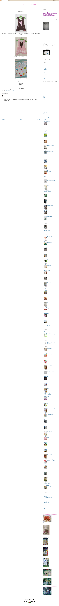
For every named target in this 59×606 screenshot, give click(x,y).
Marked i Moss (49, 271)
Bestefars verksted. (46, 204)
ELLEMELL (45, 247)
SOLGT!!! (45, 69)
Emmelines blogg (46, 382)
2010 (44, 66)
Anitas (44, 339)
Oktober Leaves (46, 376)
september (46, 67)
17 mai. (48, 185)
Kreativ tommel (46, 504)
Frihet (44, 503)
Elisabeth (5, 95)
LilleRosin (45, 233)
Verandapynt (48, 159)
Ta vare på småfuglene (49, 431)
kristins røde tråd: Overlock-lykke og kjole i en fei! (49, 231)
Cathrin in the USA (46, 493)
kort (43, 102)
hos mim (45, 448)
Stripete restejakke (49, 122)
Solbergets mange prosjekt (47, 333)
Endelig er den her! (49, 348)
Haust (44, 164)
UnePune (45, 347)
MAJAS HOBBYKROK (47, 121)
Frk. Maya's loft (46, 281)
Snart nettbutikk (49, 139)
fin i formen (45, 465)
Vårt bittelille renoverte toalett (50, 145)
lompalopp (45, 501)
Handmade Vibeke (46, 253)
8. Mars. (48, 211)
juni (45, 72)
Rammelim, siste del (49, 454)
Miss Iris (45, 241)
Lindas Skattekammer (47, 402)
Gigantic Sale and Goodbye (47, 483)
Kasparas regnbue (46, 144)
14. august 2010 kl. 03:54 (10, 95)
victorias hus (45, 224)
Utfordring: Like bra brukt (50, 282)
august (45, 68)
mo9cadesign (45, 307)
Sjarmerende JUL (46, 170)
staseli (44, 419)
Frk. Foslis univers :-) (46, 495)
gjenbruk (6, 90)
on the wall (45, 288)
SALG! (48, 308)
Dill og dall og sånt (46, 502)
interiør (44, 99)
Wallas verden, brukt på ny (47, 139)
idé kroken (45, 276)
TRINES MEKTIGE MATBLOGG (48, 507)
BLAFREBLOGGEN (46, 359)
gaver (43, 95)
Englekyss (45, 150)
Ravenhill (45, 482)
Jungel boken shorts (49, 242)
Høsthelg (48, 437)
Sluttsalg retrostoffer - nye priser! (51, 408)
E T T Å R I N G (49, 248)
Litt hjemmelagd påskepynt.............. (51, 205)
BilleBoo (45, 476)
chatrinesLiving (46, 498)
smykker (44, 111)
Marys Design (45, 370)
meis (44, 364)
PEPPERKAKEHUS (49, 265)
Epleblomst (48, 466)
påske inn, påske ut (49, 365)
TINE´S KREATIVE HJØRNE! (48, 497)
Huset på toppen (46, 509)
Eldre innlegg (39, 119)
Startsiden (21, 119)
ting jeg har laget (13, 90)
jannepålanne (45, 127)
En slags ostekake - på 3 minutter (51, 460)
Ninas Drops (45, 442)
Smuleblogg (45, 290)
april (45, 74)
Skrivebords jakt (49, 302)
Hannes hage (45, 496)
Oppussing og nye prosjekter (50, 371)
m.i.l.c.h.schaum (46, 287)
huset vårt (44, 98)
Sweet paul (45, 510)
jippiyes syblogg (46, 341)
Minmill (45, 301)
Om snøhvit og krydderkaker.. (50, 486)
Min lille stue (45, 491)
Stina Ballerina (46, 413)
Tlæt (44, 331)
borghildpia (45, 387)
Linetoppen (45, 184)
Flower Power (45, 133)
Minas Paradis (46, 430)
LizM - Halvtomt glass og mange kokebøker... (50, 459)
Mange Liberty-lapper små (50, 414)
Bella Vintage (45, 436)
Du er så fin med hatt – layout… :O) (51, 325)
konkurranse (44, 101)
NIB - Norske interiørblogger (47, 393)
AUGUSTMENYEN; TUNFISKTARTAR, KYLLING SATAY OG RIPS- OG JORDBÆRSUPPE (49, 119)
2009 (44, 78)
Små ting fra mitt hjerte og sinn (48, 216)
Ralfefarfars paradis (46, 193)
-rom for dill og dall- (46, 396)
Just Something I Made (47, 129)
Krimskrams (45, 258)
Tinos (44, 508)
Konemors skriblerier (47, 425)
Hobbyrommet (46, 330)
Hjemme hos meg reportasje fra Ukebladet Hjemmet (50, 151)
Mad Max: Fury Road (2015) (47, 222)
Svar (4, 104)
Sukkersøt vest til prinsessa (50, 314)
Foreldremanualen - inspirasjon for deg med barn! (49, 512)
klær (9, 90)
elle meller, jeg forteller (47, 453)
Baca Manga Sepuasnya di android (47, 191)
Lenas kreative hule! (46, 190)
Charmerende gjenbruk (47, 270)
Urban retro (45, 407)
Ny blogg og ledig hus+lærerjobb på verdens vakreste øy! (51, 343)
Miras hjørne (45, 210)
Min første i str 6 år (49, 477)
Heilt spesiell (45, 235)
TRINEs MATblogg (46, 117)
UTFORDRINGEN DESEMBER (48, 394)
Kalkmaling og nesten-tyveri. (50, 199)
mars (45, 75)
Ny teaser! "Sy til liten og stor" (50, 236)
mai (45, 73)
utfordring (44, 113)
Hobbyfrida (45, 471)
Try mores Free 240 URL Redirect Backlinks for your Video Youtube (51, 180)
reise (43, 110)
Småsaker (48, 259)
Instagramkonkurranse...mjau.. (50, 359)
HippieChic (45, 499)
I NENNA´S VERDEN (29, 4)
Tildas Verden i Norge (47, 230)
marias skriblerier (46, 296)
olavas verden (45, 324)
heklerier (44, 97)
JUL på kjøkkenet (49, 171)
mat (43, 105)
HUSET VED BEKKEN (47, 485)
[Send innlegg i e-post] (11, 89)
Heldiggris (48, 388)
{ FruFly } (45, 156)
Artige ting (45, 353)
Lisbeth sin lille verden (47, 264)
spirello (45, 319)
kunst (43, 103)
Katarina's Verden (46, 313)
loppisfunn (44, 104)
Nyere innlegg (3, 119)
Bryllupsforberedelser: (49, 443)
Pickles (45, 176)
